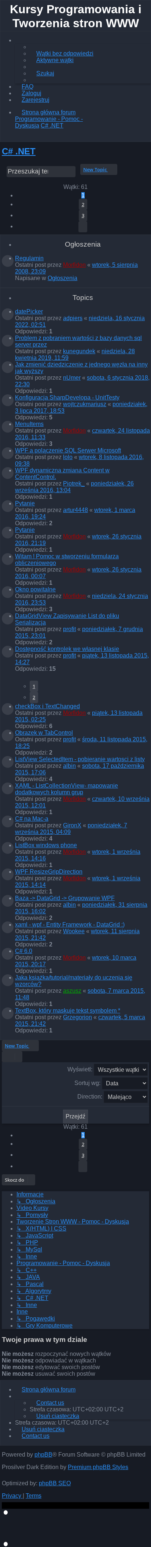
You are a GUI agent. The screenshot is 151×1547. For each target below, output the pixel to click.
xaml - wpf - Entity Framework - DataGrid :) (70, 924)
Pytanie (25, 503)
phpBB (43, 1454)
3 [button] (83, 215)
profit (69, 629)
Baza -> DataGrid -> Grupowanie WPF (65, 898)
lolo (68, 457)
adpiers (72, 318)
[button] (82, 226)
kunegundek (79, 351)
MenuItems (29, 424)
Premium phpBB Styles (98, 1467)
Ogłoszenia (62, 278)
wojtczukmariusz (84, 404)
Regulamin (29, 258)
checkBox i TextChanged (47, 706)
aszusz (72, 991)
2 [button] (83, 204)
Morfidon (74, 265)
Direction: (90, 1096)
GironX (72, 825)
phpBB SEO (55, 1483)
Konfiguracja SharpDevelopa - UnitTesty (67, 397)
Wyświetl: (80, 1069)
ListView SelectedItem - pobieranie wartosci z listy (80, 759)
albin (69, 766)
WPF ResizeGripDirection (48, 872)
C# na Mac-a (31, 819)
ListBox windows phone (46, 845)
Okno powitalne (35, 589)
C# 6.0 (23, 951)
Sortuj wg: (88, 1083)
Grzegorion (77, 1017)
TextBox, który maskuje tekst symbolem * (67, 1010)
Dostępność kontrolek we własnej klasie (67, 649)
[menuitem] (61, 53)
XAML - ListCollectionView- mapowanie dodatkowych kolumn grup (66, 789)
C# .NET (19, 151)
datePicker (29, 311)
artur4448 (75, 510)
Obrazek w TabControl (44, 733)
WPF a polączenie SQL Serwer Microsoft (68, 450)
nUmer (72, 378)
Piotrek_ (74, 483)
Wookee (74, 931)
